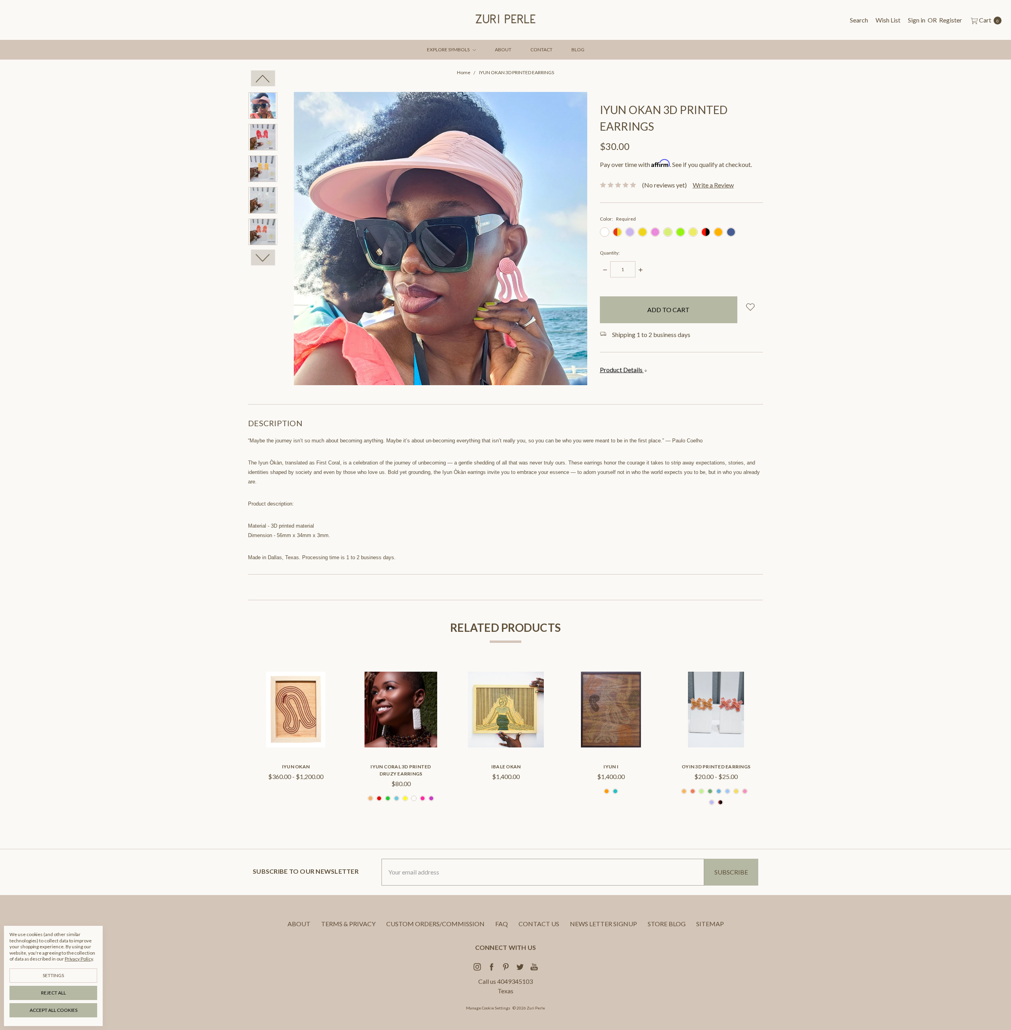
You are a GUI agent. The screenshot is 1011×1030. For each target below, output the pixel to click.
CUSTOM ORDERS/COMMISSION (435, 923)
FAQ (501, 923)
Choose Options (296, 734)
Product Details (622, 369)
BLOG (577, 49)
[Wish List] (321, 702)
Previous (263, 78)
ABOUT (503, 49)
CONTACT (541, 49)
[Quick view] (321, 684)
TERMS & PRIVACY (348, 923)
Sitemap (710, 923)
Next (263, 258)
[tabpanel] (295, 740)
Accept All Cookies (53, 1010)
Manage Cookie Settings (488, 1008)
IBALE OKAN (506, 767)
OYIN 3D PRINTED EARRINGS (716, 767)
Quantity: (610, 253)
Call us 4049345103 (505, 981)
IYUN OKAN (296, 767)
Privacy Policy (79, 959)
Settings (53, 975)
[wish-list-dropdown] (750, 306)
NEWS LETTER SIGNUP (603, 923)
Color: (618, 219)
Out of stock (506, 734)
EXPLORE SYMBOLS (448, 49)
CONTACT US (539, 923)
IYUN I (610, 767)
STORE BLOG (667, 923)
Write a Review (713, 185)
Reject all (53, 993)
